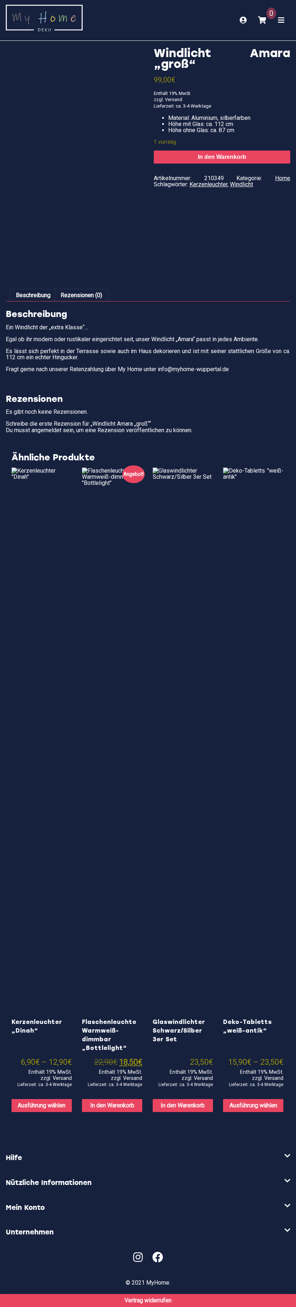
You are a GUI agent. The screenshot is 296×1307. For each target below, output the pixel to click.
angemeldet (46, 430)
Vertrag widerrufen (148, 1300)
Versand (173, 99)
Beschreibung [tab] (33, 295)
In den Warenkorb (222, 157)
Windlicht (241, 184)
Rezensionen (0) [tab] (81, 295)
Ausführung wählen (41, 1105)
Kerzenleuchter (208, 184)
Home (282, 178)
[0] (262, 20)
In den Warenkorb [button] (112, 1105)
